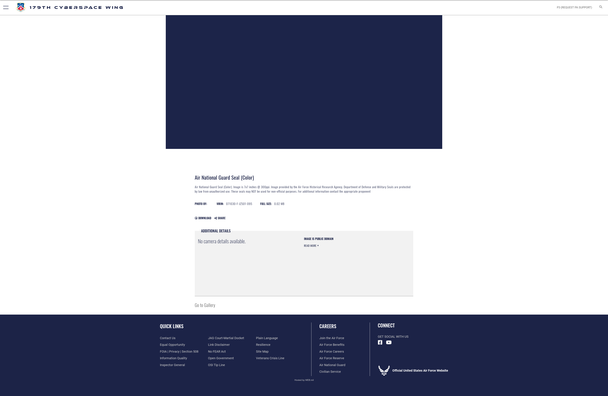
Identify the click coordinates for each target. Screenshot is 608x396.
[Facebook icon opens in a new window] (380, 342)
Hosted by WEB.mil (304, 380)
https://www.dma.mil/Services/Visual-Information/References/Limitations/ (341, 266)
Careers (327, 326)
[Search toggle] (600, 7)
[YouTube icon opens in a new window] (388, 342)
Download (204, 218)
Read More (310, 246)
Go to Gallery (205, 304)
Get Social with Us (393, 337)
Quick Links (172, 326)
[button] (5, 7)
